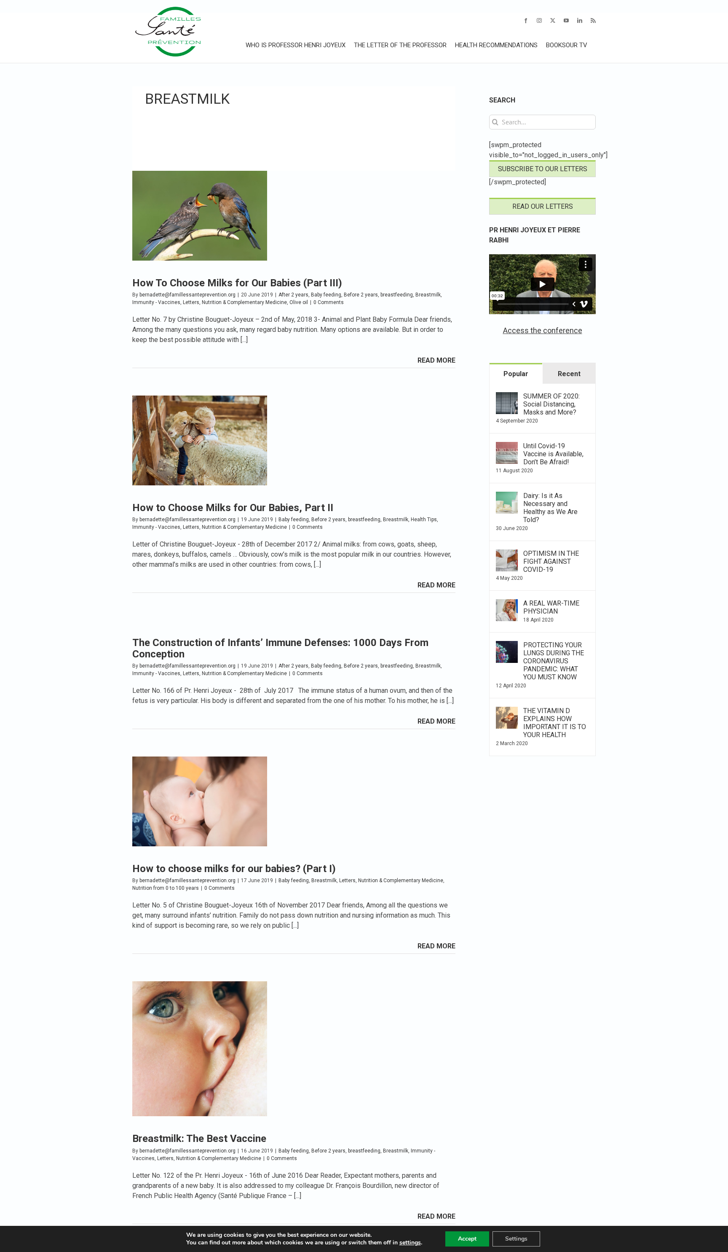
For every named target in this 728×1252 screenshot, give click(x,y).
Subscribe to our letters (542, 169)
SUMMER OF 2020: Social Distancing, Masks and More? (551, 404)
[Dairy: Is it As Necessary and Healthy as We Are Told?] (507, 497)
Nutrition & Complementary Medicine (244, 302)
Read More (436, 360)
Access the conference (542, 330)
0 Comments (328, 302)
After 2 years (293, 295)
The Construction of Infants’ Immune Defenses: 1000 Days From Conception (280, 648)
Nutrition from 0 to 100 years (165, 888)
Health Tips (424, 519)
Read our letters (542, 206)
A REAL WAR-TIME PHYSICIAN (551, 607)
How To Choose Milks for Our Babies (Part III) (237, 283)
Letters (191, 302)
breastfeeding (396, 295)
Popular (515, 374)
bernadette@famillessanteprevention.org (187, 295)
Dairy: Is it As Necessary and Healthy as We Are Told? (550, 508)
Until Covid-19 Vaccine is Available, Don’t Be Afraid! (553, 454)
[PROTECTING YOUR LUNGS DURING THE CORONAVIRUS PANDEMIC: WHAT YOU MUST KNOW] (507, 646)
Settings (516, 1239)
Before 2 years (361, 295)
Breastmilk (428, 295)
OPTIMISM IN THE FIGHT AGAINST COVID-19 (551, 561)
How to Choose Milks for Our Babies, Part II (232, 508)
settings (410, 1243)
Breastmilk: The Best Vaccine (199, 1138)
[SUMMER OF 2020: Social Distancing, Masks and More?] (507, 397)
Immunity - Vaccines (156, 302)
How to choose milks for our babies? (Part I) (234, 869)
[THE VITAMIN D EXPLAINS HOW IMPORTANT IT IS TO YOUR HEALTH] (507, 712)
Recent (569, 374)
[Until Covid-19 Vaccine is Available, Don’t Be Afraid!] (507, 447)
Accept (467, 1239)
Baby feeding (326, 295)
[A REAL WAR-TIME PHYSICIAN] (507, 604)
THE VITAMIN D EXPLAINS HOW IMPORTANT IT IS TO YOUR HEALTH (554, 723)
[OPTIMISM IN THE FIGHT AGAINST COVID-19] (507, 554)
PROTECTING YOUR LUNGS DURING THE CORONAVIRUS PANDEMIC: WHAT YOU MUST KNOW (553, 661)
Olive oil (298, 302)
